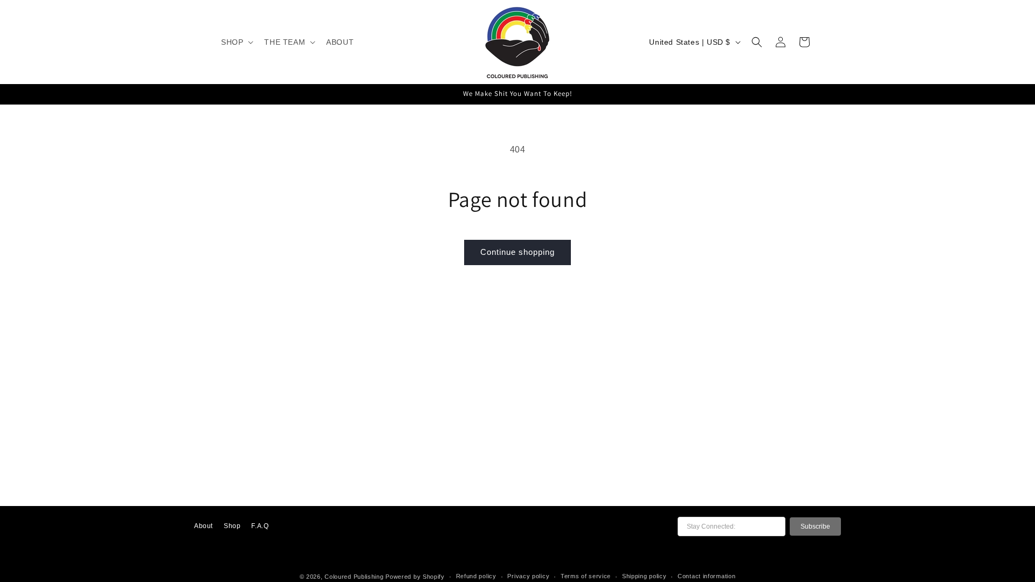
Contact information (706, 576)
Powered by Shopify (415, 576)
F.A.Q (259, 526)
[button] (236, 42)
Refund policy (476, 576)
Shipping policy (644, 576)
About (203, 526)
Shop (232, 526)
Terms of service (586, 576)
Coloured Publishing (354, 576)
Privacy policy (528, 576)
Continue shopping (517, 252)
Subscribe (815, 526)
